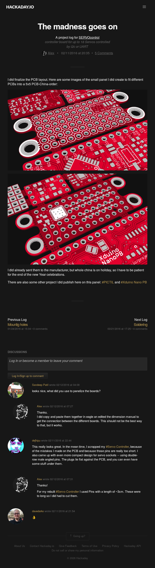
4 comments (140, 329)
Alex (51, 53)
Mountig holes (18, 324)
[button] (144, 7)
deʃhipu (36, 440)
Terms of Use (89, 546)
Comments (104, 53)
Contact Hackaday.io (42, 546)
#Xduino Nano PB (134, 282)
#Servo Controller (117, 446)
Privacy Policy (110, 546)
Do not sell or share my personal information (77, 550)
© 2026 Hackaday (77, 558)
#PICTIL (108, 282)
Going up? (78, 536)
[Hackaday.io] (20, 7)
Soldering (140, 324)
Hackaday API (132, 546)
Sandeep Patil (40, 385)
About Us (19, 546)
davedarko (38, 511)
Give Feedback (68, 546)
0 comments (40, 329)
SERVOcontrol (89, 37)
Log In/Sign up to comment (28, 376)
